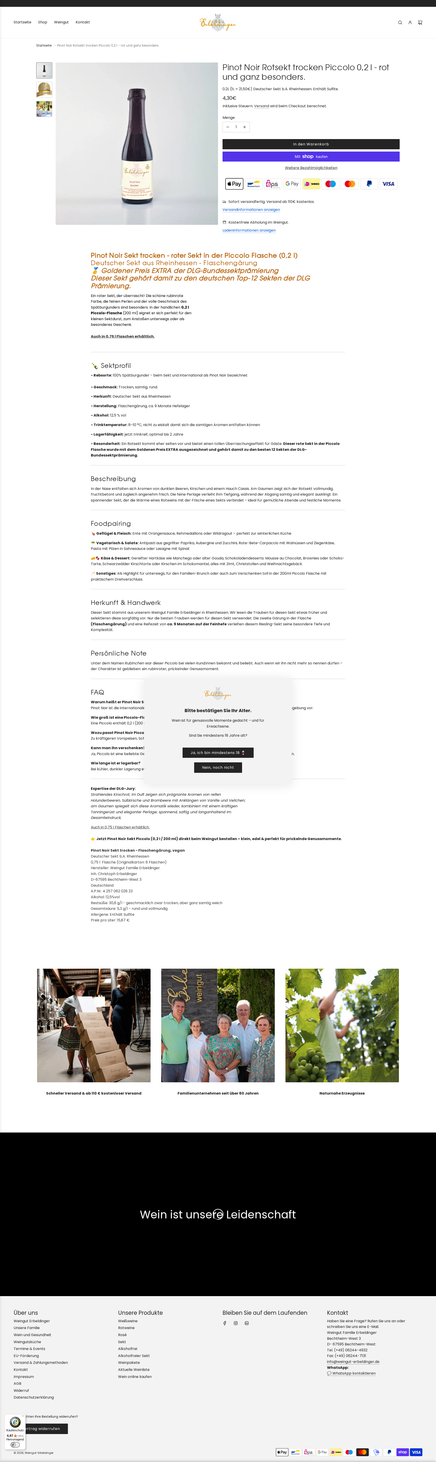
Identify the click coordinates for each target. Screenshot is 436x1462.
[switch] (15, 1444)
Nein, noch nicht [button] (218, 767)
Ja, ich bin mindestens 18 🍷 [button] (218, 752)
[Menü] (23, 1417)
